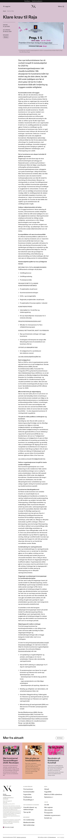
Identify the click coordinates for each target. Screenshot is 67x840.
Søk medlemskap (28, 825)
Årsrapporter (48, 812)
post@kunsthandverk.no (8, 797)
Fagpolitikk (47, 792)
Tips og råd (27, 812)
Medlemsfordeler (29, 822)
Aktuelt (4, 11)
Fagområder (27, 794)
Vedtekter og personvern (52, 815)
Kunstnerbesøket (28, 792)
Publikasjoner (27, 797)
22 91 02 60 (5, 798)
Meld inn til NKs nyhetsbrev (53, 794)
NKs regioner (48, 807)
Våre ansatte (48, 810)
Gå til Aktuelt (60, 737)
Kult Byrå (62, 837)
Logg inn (7, 6)
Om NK (46, 804)
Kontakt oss (48, 818)
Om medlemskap (28, 820)
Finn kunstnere (28, 789)
